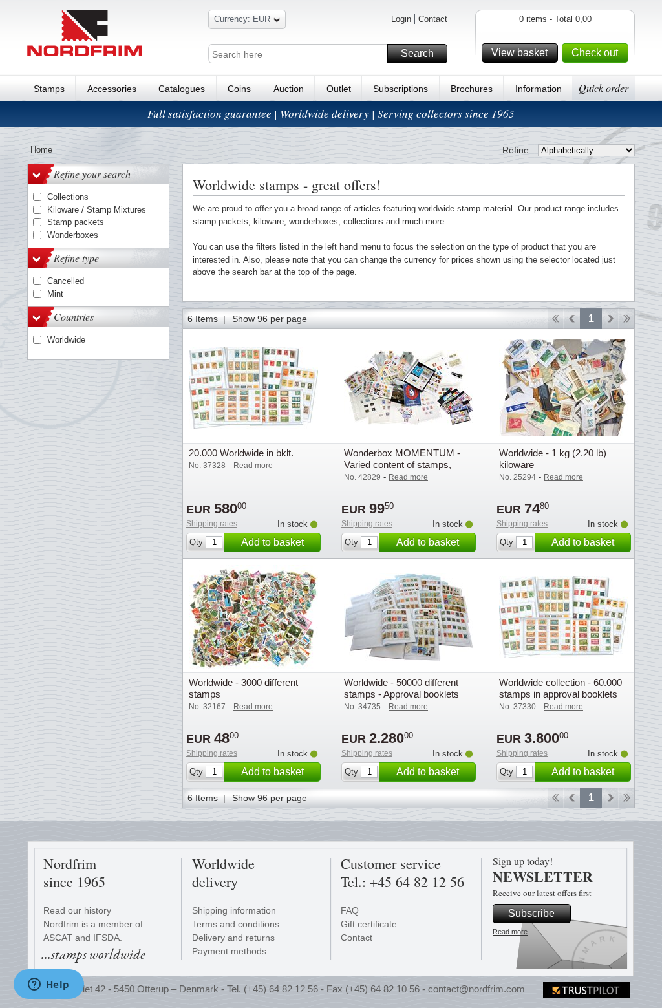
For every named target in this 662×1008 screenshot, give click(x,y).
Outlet (338, 88)
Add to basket (272, 542)
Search (417, 53)
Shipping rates (211, 523)
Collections (68, 197)
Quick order (603, 87)
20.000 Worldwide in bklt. (241, 452)
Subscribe (531, 913)
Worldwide (66, 340)
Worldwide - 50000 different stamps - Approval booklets (401, 688)
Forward (610, 318)
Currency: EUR (242, 19)
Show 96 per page (269, 319)
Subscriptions (400, 88)
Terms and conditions (235, 924)
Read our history (77, 910)
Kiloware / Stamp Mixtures (96, 210)
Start (555, 318)
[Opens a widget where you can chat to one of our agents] (48, 985)
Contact (432, 19)
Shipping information (234, 910)
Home (41, 150)
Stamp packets (75, 222)
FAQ (350, 910)
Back (572, 318)
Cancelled (65, 281)
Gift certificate (369, 924)
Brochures (472, 88)
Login (401, 19)
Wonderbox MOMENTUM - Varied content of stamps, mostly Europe (402, 464)
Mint (55, 294)
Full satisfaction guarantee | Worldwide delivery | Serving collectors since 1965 (331, 113)
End (627, 318)
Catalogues (181, 88)
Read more (510, 932)
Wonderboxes (72, 235)
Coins (239, 88)
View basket (519, 52)
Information (538, 88)
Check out (594, 52)
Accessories (111, 88)
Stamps (49, 88)
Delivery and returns (233, 937)
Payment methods (229, 951)
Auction (288, 88)
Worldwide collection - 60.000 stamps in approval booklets (560, 688)
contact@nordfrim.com (476, 988)
